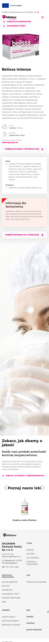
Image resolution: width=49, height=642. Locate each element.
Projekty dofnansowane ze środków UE (19, 12)
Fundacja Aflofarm (36, 582)
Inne (4, 602)
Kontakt (30, 623)
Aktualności (32, 558)
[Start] (9, 17)
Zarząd (30, 550)
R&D (28, 610)
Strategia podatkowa (32, 563)
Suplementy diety (16, 26)
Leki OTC (6, 586)
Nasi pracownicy (10, 621)
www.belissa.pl (10, 142)
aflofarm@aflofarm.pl (11, 556)
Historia (30, 554)
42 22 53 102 (8, 554)
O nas (29, 543)
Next (43, 487)
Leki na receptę (9, 582)
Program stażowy (11, 625)
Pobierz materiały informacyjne (22, 149)
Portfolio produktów (19, 21)
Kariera (6, 610)
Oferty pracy (8, 617)
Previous (6, 487)
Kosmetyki (7, 590)
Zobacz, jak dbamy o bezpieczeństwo (25, 475)
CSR (28, 575)
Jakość (30, 617)
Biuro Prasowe (34, 630)
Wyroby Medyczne (11, 598)
